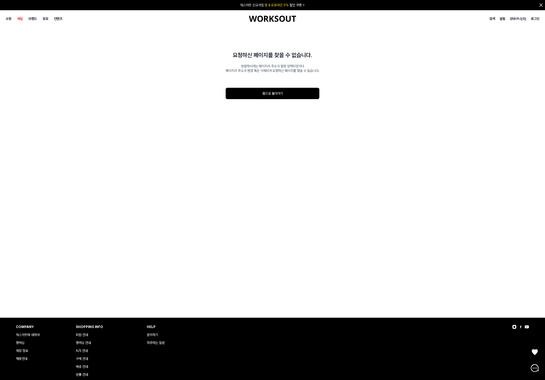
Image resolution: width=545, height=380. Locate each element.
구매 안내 (82, 359)
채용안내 (21, 359)
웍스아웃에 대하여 (27, 335)
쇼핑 (8, 19)
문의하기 (152, 335)
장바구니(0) (518, 19)
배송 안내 (82, 367)
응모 (45, 19)
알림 (502, 19)
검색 (492, 19)
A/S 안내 (82, 351)
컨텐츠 (58, 19)
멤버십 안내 (83, 343)
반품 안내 (82, 375)
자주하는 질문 (156, 343)
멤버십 (20, 343)
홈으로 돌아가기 (272, 93)
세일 (20, 19)
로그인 (535, 19)
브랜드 (32, 19)
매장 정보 (22, 351)
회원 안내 (82, 335)
